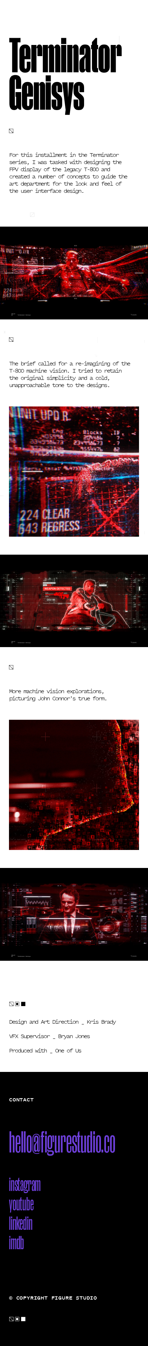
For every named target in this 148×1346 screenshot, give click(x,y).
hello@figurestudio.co (62, 1141)
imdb (16, 1242)
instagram (25, 1184)
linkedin (20, 1223)
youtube (21, 1204)
